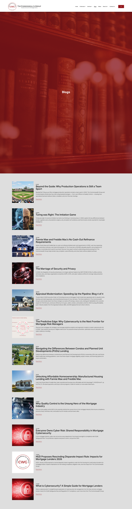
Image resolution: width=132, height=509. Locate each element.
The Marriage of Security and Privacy (56, 268)
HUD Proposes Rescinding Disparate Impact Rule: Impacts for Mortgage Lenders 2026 (69, 458)
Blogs (95, 6)
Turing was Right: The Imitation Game (56, 214)
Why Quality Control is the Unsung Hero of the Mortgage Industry (66, 405)
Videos (99, 6)
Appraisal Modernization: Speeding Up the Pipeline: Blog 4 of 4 (69, 293)
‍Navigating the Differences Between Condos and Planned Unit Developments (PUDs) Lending (69, 350)
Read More (39, 199)
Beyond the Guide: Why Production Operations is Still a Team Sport (68, 187)
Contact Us (112, 6)
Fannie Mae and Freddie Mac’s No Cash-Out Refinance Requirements (65, 241)
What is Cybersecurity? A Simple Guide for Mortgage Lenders (69, 485)
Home (76, 6)
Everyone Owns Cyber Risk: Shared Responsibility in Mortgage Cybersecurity (69, 432)
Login (121, 6)
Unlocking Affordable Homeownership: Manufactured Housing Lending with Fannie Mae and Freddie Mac (69, 378)
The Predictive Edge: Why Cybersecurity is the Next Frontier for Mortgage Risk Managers (70, 323)
